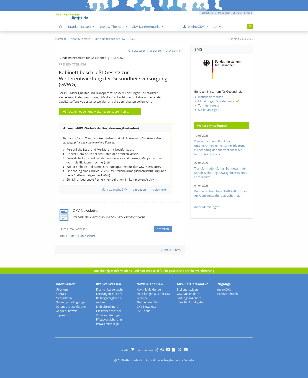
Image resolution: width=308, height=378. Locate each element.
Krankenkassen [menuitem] (80, 26)
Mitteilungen (216, 101)
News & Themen (150, 284)
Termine (142, 298)
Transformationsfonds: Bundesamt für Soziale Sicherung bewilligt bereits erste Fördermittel (220, 173)
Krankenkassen (108, 284)
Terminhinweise (209, 105)
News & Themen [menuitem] (111, 26)
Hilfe (71, 236)
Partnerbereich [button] (208, 12)
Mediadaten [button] (224, 12)
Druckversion (173, 50)
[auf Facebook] (173, 349)
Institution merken (210, 97)
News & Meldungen (150, 289)
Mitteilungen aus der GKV (154, 294)
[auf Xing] (156, 349)
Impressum (63, 315)
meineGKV (224, 289)
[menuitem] (60, 26)
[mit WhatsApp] (162, 349)
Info (62, 236)
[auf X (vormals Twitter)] (179, 349)
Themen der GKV (148, 302)
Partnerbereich (227, 294)
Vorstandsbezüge (108, 315)
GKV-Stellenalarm (188, 294)
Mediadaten (64, 298)
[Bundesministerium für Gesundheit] (222, 68)
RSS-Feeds (143, 311)
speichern (156, 50)
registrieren (160, 189)
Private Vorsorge (107, 324)
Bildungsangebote (189, 298)
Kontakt (61, 294)
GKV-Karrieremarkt (192, 284)
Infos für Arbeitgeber (191, 302)
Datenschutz (86, 236)
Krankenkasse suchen (110, 289)
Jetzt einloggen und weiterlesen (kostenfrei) (97, 112)
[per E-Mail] (186, 349)
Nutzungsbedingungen (71, 302)
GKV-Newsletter (147, 307)
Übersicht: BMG (170, 250)
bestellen (163, 229)
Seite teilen (139, 50)
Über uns (62, 289)
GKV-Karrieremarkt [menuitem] (146, 26)
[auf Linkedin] (168, 349)
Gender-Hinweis (66, 311)
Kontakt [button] (248, 12)
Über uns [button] (237, 12)
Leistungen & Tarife (109, 294)
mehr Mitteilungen (206, 207)
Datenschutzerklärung (71, 307)
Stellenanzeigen (208, 110)
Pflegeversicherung (109, 319)
